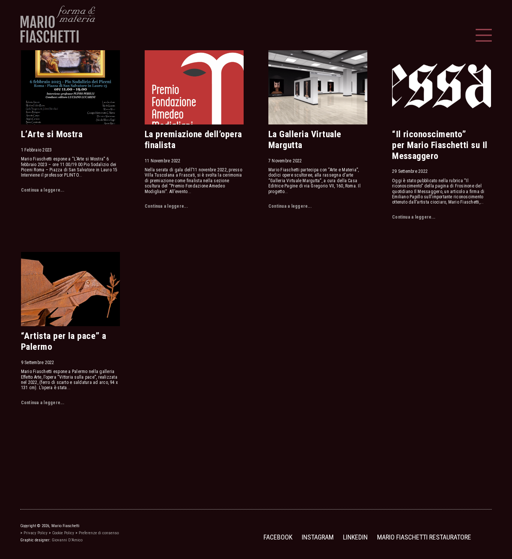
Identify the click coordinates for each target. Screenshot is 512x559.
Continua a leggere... (42, 190)
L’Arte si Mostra (52, 134)
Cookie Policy (63, 533)
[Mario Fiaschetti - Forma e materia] (57, 24)
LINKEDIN (355, 537)
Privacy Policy (36, 533)
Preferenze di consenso (99, 533)
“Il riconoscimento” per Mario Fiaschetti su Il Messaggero (439, 145)
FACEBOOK (277, 537)
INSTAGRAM (318, 537)
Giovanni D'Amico (67, 540)
